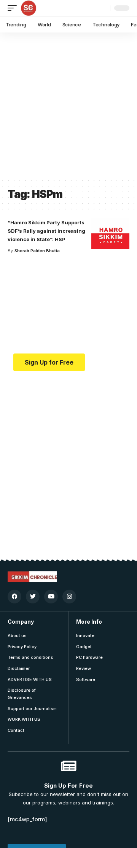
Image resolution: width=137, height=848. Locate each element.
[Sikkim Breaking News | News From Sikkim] (29, 8)
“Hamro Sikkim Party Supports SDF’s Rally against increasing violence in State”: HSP (46, 230)
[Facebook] (14, 596)
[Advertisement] (68, 105)
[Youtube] (51, 596)
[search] (102, 8)
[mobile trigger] (14, 8)
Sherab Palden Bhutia (37, 250)
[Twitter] (33, 596)
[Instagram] (69, 596)
